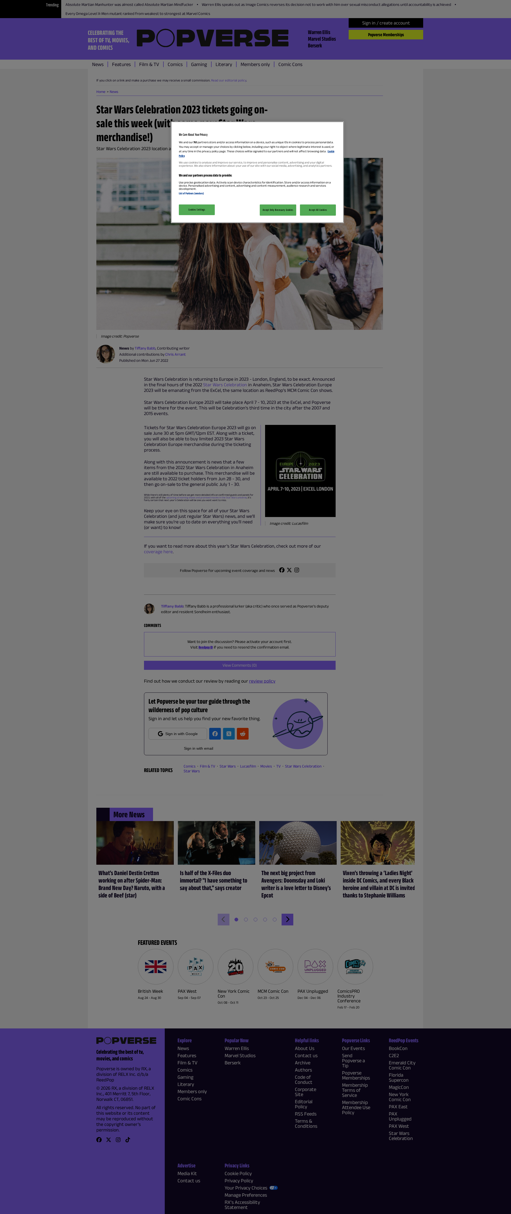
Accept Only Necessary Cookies (278, 209)
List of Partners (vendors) (191, 193)
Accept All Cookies (318, 209)
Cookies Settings (196, 209)
